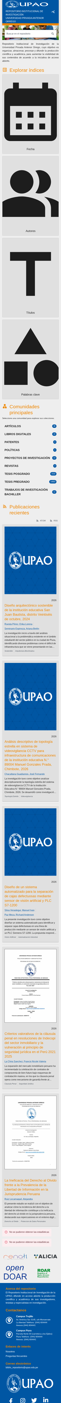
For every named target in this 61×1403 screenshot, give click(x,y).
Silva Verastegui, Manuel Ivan (19, 910)
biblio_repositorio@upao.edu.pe (22, 1367)
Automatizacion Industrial (28, 937)
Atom (43, 520)
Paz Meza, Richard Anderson (19, 915)
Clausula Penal (10, 1084)
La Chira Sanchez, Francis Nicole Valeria (25, 1061)
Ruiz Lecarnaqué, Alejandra (19, 1199)
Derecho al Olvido (11, 1221)
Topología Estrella (11, 796)
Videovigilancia (27, 796)
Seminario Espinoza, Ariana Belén (22, 628)
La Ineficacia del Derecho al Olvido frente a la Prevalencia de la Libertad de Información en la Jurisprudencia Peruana (30, 1187)
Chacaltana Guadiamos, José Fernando (25, 774)
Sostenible (9, 651)
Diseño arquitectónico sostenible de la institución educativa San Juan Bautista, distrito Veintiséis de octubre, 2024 (29, 612)
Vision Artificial (10, 937)
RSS (56, 520)
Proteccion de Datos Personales (33, 1221)
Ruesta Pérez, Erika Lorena (18, 624)
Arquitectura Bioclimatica (24, 651)
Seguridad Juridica (26, 1084)
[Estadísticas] (53, 11)
